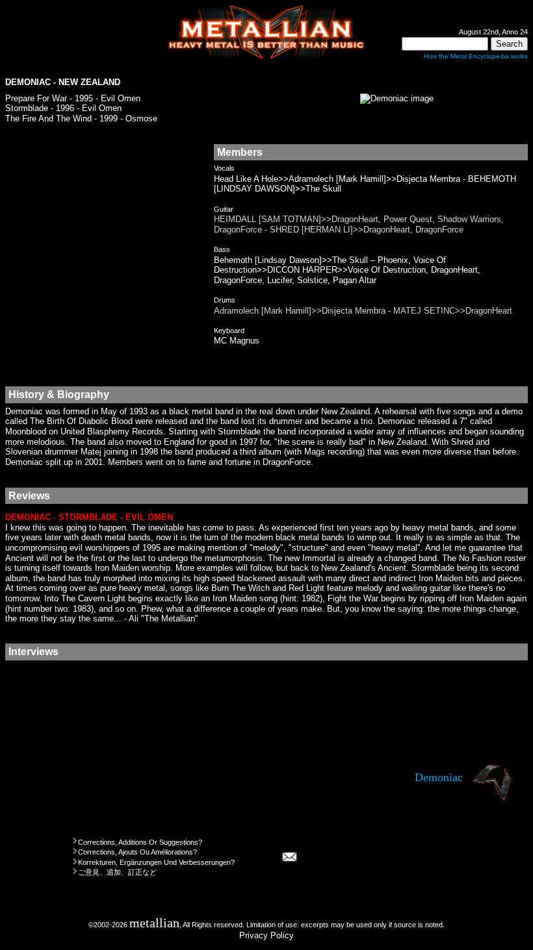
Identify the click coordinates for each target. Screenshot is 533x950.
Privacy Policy (266, 935)
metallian (154, 923)
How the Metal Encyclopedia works (476, 56)
